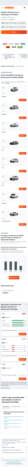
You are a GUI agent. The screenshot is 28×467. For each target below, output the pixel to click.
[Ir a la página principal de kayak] (9, 8)
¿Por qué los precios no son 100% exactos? (13, 452)
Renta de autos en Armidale (13, 462)
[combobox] (8, 17)
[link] (14, 277)
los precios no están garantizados (8, 443)
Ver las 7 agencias (5, 388)
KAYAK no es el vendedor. (8, 447)
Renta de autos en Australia (20, 459)
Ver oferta (22, 99)
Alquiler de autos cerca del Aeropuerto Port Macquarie (13, 420)
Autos (11, 459)
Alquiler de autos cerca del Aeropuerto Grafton (12, 427)
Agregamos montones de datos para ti (11, 450)
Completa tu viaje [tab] (15, 406)
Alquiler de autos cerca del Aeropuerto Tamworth (12, 424)
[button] (2, 7)
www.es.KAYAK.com (5, 459)
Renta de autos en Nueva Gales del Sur (13, 461)
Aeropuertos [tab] (6, 406)
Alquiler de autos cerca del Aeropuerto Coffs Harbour (13, 417)
